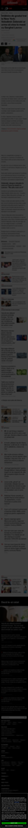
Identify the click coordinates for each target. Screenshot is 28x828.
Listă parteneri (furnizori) (5, 820)
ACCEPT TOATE (14, 823)
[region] (14, 810)
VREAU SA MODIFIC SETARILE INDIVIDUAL (14, 825)
